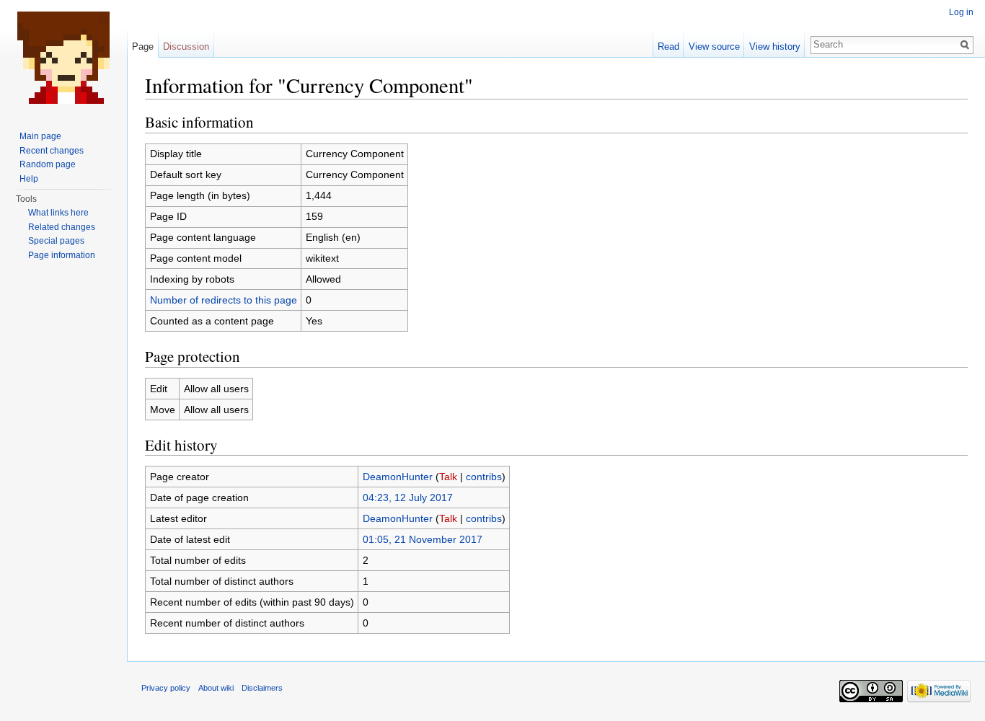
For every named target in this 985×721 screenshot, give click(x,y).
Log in (961, 12)
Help (28, 179)
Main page (40, 136)
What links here (58, 213)
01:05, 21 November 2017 (422, 539)
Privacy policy (165, 688)
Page (143, 46)
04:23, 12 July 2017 (408, 497)
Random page (47, 164)
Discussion (186, 46)
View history (774, 46)
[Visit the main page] (63, 57)
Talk (448, 476)
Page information (61, 255)
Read (668, 46)
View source (714, 46)
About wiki (216, 688)
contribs (484, 476)
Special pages (56, 241)
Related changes (61, 227)
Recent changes (51, 151)
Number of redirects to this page (223, 300)
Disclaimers (262, 688)
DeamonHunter (398, 476)
